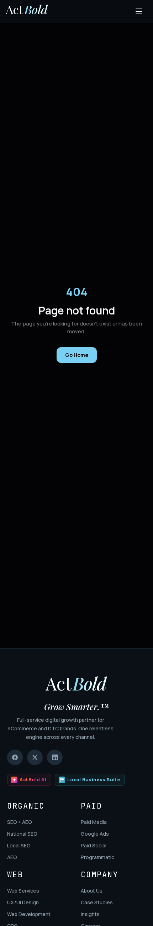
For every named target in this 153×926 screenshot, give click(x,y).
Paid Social (93, 845)
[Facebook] (15, 757)
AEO (12, 857)
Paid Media (94, 822)
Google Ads (95, 833)
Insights (90, 914)
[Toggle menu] (139, 11)
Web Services (23, 890)
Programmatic (97, 857)
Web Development (29, 914)
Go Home (76, 354)
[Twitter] (35, 757)
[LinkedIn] (55, 757)
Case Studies (97, 902)
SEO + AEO (19, 822)
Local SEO (19, 845)
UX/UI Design (23, 902)
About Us (91, 890)
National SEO (22, 833)
